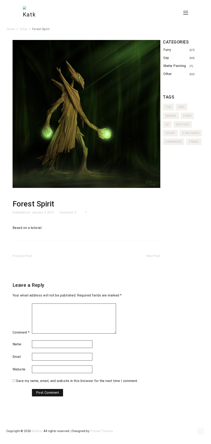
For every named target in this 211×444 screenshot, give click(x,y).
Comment (21, 332)
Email (17, 357)
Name (17, 344)
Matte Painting (174, 66)
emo (181, 107)
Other (167, 74)
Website (19, 369)
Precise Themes (101, 431)
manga (170, 115)
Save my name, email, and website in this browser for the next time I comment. (77, 381)
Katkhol (37, 431)
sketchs (182, 124)
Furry (167, 50)
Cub (168, 107)
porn (187, 115)
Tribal (194, 141)
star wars (190, 133)
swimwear (173, 141)
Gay (166, 58)
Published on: (22, 212)
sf (167, 124)
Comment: (67, 212)
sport (170, 133)
